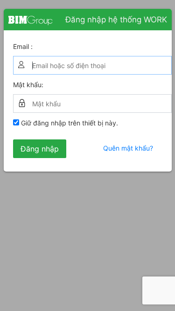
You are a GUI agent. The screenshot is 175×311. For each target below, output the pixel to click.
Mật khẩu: (28, 85)
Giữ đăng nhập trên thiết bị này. (68, 123)
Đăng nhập (40, 148)
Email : (23, 46)
